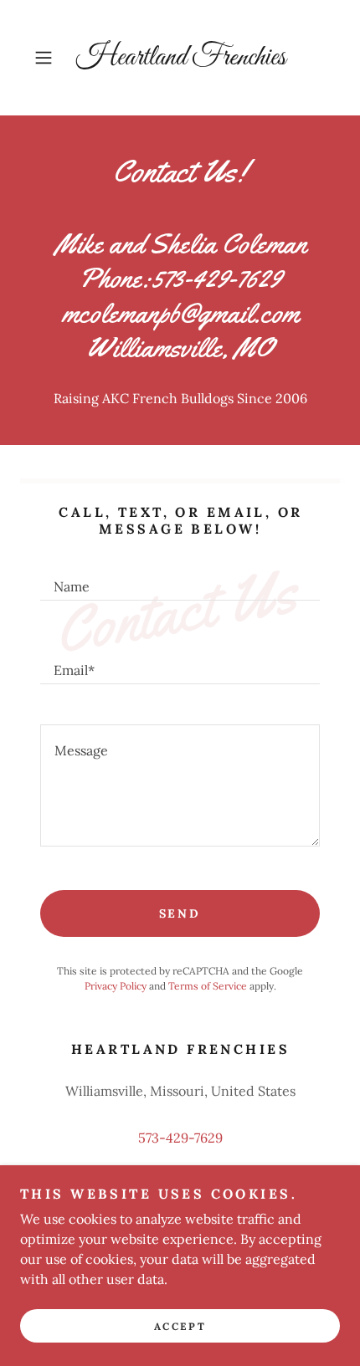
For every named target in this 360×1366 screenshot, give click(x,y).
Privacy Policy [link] (116, 986)
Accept (180, 1326)
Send (180, 913)
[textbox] (180, 579)
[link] (180, 57)
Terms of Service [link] (207, 986)
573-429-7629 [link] (180, 1137)
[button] (50, 57)
